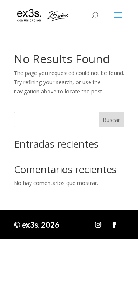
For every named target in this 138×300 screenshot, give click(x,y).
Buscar (111, 119)
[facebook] (114, 224)
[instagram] (98, 224)
